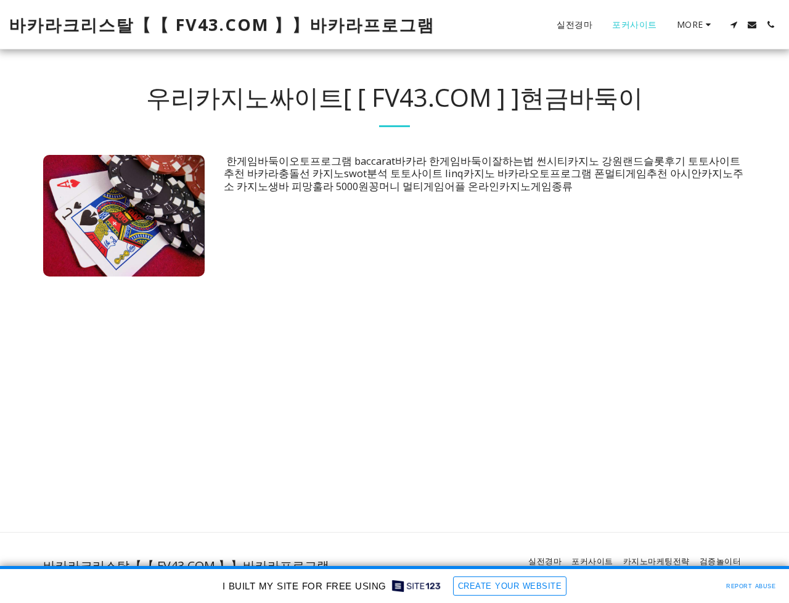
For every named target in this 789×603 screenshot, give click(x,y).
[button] (733, 24)
